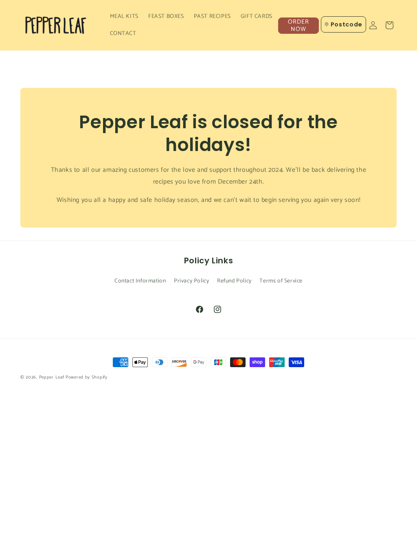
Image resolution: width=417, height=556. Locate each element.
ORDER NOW (298, 26)
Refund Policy (234, 281)
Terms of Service (281, 281)
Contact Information (140, 281)
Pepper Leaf (51, 377)
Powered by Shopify (87, 377)
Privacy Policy (191, 281)
